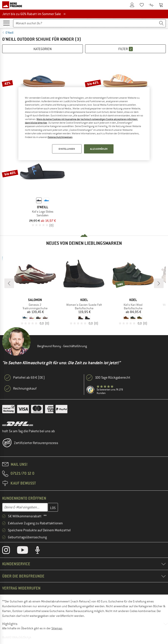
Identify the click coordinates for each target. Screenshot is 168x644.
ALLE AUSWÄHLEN (99, 148)
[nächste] (159, 283)
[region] (84, 123)
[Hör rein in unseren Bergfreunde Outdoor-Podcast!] (40, 551)
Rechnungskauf (25, 388)
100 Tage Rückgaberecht (112, 377)
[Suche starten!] (161, 23)
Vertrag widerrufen (21, 588)
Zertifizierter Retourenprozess (36, 443)
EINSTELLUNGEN (67, 148)
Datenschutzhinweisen (60, 136)
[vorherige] (9, 283)
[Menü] (6, 22)
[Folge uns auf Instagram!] (9, 551)
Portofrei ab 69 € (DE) (29, 377)
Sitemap (56, 628)
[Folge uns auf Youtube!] (26, 551)
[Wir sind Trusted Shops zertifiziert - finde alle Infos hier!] (90, 390)
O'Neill (9, 33)
